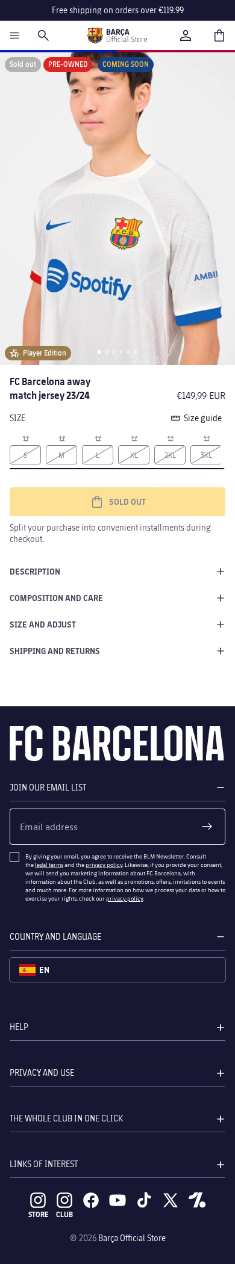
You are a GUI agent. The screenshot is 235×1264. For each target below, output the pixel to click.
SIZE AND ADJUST (43, 624)
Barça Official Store (132, 1238)
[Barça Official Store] (117, 35)
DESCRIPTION (35, 571)
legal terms (49, 864)
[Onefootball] (197, 1200)
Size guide (203, 418)
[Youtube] (117, 1200)
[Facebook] (91, 1200)
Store (38, 1214)
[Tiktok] (144, 1200)
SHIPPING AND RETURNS (55, 651)
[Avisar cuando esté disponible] (25, 438)
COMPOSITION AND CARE (56, 598)
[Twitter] (170, 1200)
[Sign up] (207, 826)
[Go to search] (43, 35)
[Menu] (14, 35)
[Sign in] (185, 35)
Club (64, 1214)
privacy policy (104, 864)
